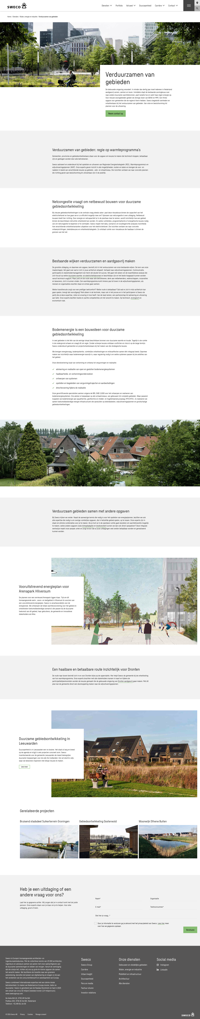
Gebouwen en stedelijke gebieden (133, 965)
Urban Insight (86, 974)
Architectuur (124, 978)
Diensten (105, 5)
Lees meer (24, 767)
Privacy (22, 1014)
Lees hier (161, 923)
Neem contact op (115, 113)
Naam (97, 898)
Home (9, 17)
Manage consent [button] (41, 1014)
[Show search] (197, 8)
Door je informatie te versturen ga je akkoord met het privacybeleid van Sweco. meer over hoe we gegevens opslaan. (133, 924)
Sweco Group (86, 965)
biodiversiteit (101, 526)
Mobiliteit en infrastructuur (130, 974)
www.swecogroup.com (14, 993)
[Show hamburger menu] (188, 5)
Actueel (129, 5)
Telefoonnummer (157, 907)
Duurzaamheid (145, 5)
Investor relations (88, 992)
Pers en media (87, 983)
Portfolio (119, 5)
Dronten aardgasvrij (125, 681)
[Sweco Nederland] (17, 5)
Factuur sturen (87, 988)
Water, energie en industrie (28, 17)
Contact (171, 5)
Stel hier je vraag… (102, 915)
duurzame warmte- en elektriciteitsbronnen (84, 275)
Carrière (158, 5)
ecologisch (135, 298)
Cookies (30, 1014)
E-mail (98, 907)
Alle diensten (124, 983)
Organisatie (154, 898)
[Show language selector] (197, 3)
